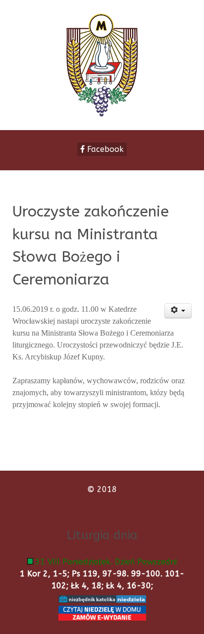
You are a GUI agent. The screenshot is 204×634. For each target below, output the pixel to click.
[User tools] (178, 310)
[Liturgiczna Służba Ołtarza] (102, 65)
